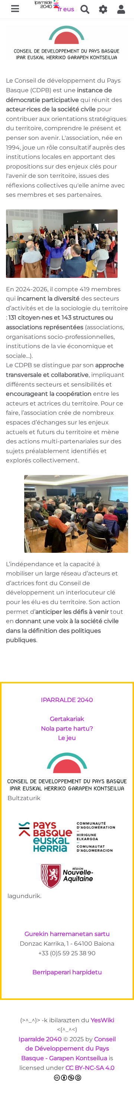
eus (68, 8)
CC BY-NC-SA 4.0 (90, 1067)
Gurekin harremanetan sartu (67, 933)
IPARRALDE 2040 (67, 699)
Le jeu (67, 737)
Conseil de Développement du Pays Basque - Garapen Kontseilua (68, 1049)
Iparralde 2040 (40, 1039)
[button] (121, 9)
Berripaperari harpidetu (67, 972)
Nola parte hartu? (67, 728)
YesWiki (102, 1020)
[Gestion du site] (103, 9)
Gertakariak (67, 718)
